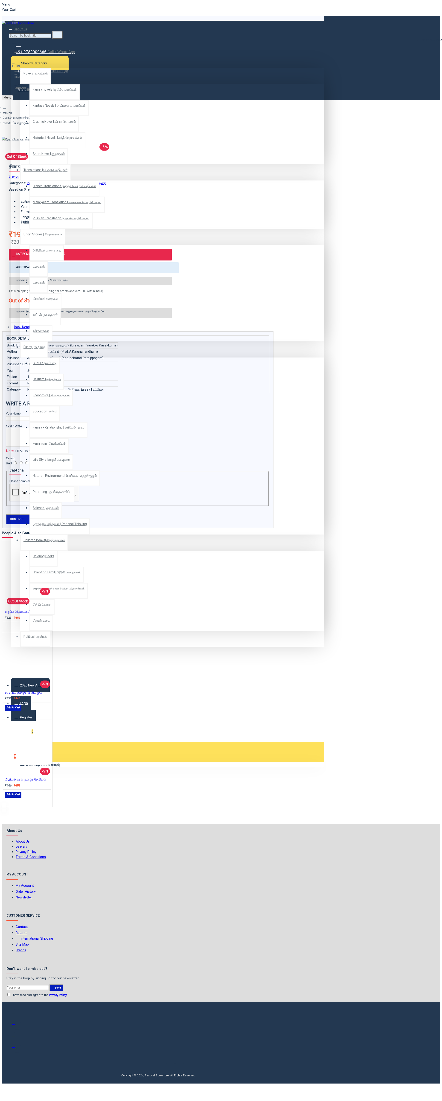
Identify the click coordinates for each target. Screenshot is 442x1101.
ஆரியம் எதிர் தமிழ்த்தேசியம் (25, 779)
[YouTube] (16, 1048)
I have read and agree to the (39, 995)
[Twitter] (16, 1025)
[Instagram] (16, 1036)
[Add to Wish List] (8, 627)
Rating (10, 458)
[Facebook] (16, 1013)
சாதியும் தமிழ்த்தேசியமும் (23, 692)
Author (7, 112)
